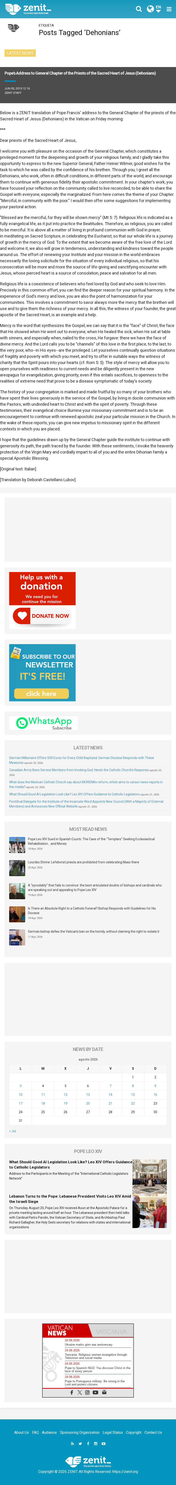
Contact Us (153, 1432)
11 (43, 1094)
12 (65, 1094)
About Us (21, 1432)
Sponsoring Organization (79, 1432)
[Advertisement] (88, 530)
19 (65, 1103)
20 (88, 1103)
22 (133, 1103)
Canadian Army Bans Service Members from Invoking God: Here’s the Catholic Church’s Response (79, 770)
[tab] (65, 1330)
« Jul (12, 1131)
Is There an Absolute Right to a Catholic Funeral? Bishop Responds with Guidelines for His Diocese (92, 911)
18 (43, 1103)
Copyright (133, 1432)
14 (110, 1094)
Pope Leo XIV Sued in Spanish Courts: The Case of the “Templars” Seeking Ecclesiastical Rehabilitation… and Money (91, 841)
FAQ (35, 1432)
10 (20, 1094)
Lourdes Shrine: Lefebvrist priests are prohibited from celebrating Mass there (83, 862)
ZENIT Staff (13, 92)
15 (133, 1094)
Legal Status (113, 1432)
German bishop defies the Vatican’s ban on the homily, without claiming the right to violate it (93, 931)
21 (110, 1103)
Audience (49, 1432)
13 (88, 1094)
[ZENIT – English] (49, 9)
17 (20, 1103)
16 (155, 1094)
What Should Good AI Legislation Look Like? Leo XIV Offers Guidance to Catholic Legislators (74, 794)
